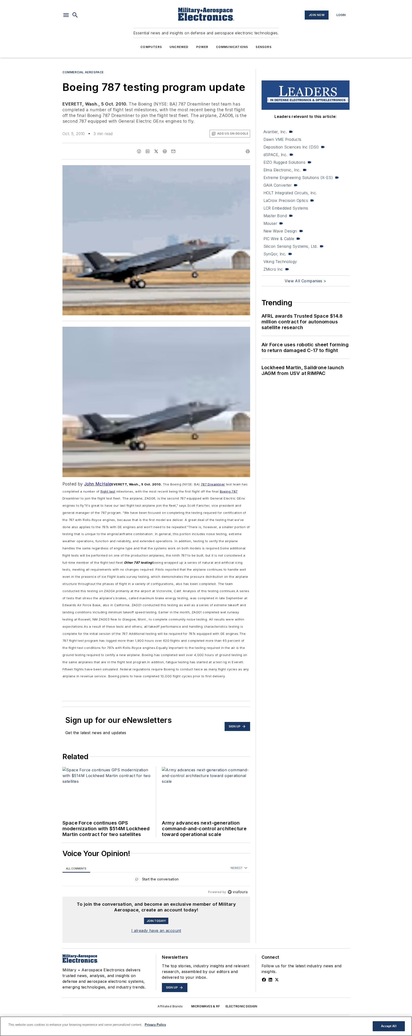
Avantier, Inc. (275, 131)
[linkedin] (147, 151)
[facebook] (139, 151)
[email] (173, 151)
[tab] (76, 868)
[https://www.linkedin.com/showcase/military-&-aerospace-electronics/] (270, 979)
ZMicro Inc (273, 269)
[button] (66, 15)
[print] (247, 151)
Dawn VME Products (282, 139)
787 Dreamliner (213, 484)
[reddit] (164, 151)
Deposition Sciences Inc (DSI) (291, 147)
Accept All (388, 1026)
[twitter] (156, 151)
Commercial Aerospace (83, 72)
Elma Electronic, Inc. (282, 170)
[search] (75, 15)
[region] (156, 880)
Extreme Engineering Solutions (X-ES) (298, 177)
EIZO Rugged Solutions (284, 162)
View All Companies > (305, 281)
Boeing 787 (229, 491)
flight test (107, 491)
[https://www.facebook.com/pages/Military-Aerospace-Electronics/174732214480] (264, 979)
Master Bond (275, 215)
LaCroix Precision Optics (285, 200)
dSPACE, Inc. (275, 154)
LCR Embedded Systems (285, 208)
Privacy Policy (155, 1024)
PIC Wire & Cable (278, 238)
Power (202, 47)
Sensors (263, 47)
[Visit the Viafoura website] (237, 892)
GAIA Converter (277, 185)
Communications (232, 47)
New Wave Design (280, 231)
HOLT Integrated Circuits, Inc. (290, 192)
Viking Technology (280, 261)
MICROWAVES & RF (205, 1006)
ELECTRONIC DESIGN (241, 1006)
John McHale (97, 483)
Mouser (270, 223)
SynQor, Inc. (274, 254)
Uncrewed (179, 47)
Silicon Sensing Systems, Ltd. (290, 246)
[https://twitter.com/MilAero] (276, 979)
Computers (151, 47)
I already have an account (156, 930)
